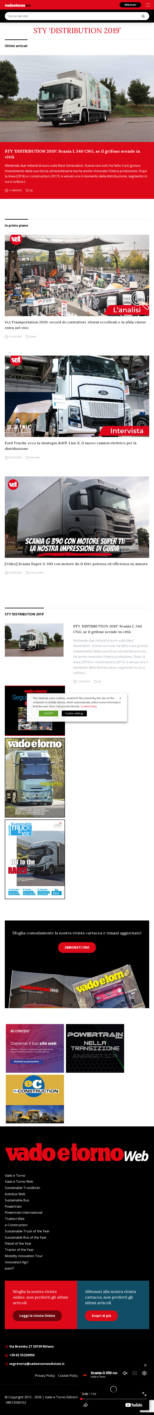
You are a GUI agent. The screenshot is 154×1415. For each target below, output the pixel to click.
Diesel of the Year (18, 1243)
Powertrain (13, 1206)
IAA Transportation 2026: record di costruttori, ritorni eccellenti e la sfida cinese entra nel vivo (75, 325)
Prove (32, 572)
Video (40, 572)
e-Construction (16, 1225)
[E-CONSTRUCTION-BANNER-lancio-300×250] (35, 1099)
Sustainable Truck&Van (22, 1188)
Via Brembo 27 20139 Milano (31, 1346)
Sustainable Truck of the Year (27, 1231)
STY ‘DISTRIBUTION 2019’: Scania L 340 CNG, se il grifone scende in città (72, 154)
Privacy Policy (45, 1375)
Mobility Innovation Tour (24, 1256)
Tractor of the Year (19, 1249)
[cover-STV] (77, 859)
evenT (9, 1268)
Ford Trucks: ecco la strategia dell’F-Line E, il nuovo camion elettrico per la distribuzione (71, 446)
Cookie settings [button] (74, 713)
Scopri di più (101, 1315)
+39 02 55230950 (21, 1355)
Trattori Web (14, 1219)
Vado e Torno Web (19, 1181)
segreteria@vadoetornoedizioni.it (36, 1364)
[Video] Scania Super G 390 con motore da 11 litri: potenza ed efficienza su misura (76, 563)
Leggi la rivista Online (37, 1315)
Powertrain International (23, 1212)
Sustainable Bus (17, 1200)
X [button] (120, 698)
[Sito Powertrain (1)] (95, 1048)
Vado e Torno (15, 1175)
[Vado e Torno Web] (18, 5)
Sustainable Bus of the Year (26, 1237)
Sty (31, 190)
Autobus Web (15, 1194)
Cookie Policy (68, 1375)
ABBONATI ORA (77, 947)
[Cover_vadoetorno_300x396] (77, 778)
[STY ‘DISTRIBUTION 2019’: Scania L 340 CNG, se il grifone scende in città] (77, 98)
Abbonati (130, 4)
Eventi (32, 336)
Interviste (34, 457)
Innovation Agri (16, 1262)
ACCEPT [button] (48, 713)
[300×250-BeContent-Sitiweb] (35, 1048)
